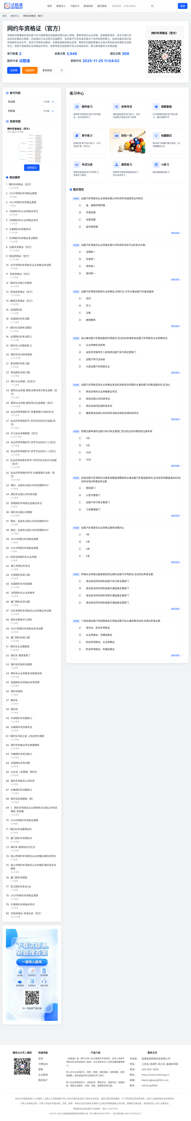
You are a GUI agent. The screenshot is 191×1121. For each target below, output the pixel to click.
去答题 (13, 70)
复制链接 (47, 70)
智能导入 (61, 5)
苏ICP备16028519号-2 (100, 1113)
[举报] (61, 70)
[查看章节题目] (53, 102)
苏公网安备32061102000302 (127, 1113)
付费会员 (43, 1063)
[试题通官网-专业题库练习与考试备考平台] (13, 6)
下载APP (74, 5)
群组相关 (88, 5)
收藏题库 (30, 70)
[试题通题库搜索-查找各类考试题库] (132, 6)
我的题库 (102, 5)
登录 (182, 5)
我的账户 (43, 1080)
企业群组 (43, 1074)
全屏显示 (32, 167)
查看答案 (175, 233)
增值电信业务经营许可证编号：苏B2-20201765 (95, 1108)
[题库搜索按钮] (152, 6)
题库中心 (15, 15)
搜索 (40, 1069)
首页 (49, 5)
